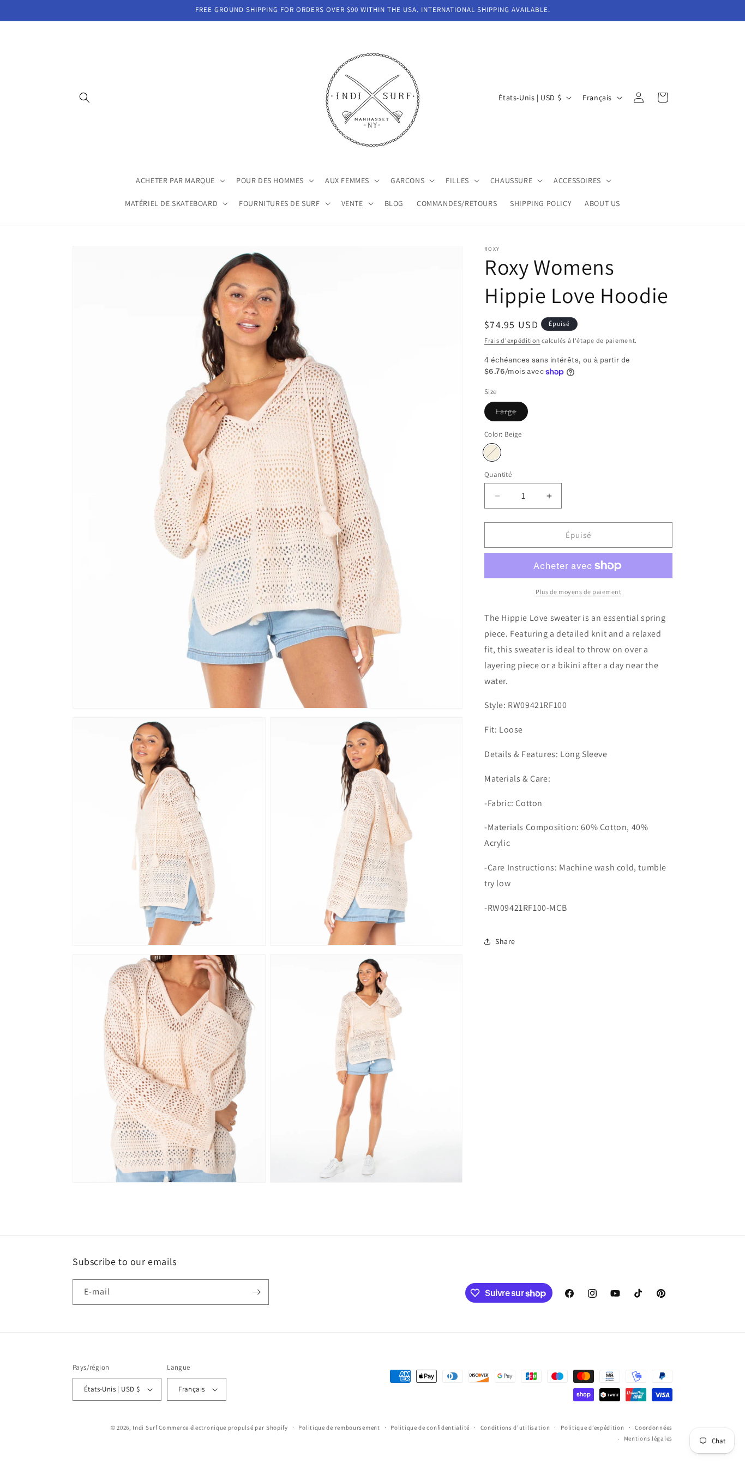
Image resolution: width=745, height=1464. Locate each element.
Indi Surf (145, 1427)
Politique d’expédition (592, 1427)
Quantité (498, 474)
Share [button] (505, 941)
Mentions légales (648, 1439)
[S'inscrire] (256, 1292)
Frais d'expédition (512, 340)
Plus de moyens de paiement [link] (578, 592)
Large (512, 413)
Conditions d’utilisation (515, 1427)
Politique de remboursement (339, 1427)
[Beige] (492, 452)
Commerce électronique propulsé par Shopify (223, 1427)
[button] (85, 98)
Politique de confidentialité (430, 1427)
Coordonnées (653, 1427)
